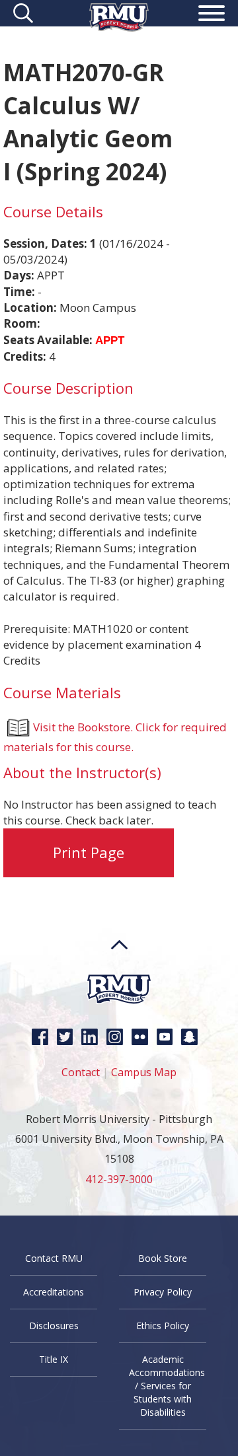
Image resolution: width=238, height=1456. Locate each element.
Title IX (53, 1359)
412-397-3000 (119, 1179)
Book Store (162, 1258)
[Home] (119, 27)
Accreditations (53, 1292)
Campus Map (144, 1072)
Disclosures (54, 1325)
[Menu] (211, 15)
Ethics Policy (162, 1325)
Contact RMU (54, 1258)
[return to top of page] (119, 969)
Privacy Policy (163, 1292)
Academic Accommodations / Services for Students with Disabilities (167, 1385)
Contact (80, 1072)
